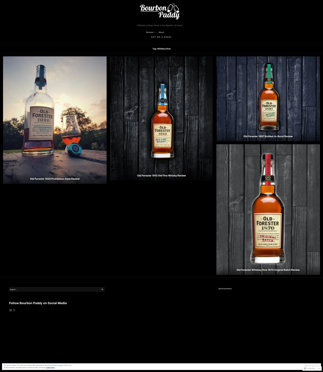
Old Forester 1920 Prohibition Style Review (55, 178)
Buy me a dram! (161, 37)
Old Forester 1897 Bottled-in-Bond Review (268, 136)
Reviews (150, 32)
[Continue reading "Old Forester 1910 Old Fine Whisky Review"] (161, 118)
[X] (14, 310)
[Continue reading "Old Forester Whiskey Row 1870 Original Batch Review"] (268, 209)
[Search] (102, 289)
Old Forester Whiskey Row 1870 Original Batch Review (268, 269)
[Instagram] (10, 310)
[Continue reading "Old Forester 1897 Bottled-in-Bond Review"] (268, 98)
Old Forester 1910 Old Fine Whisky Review (161, 175)
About (161, 32)
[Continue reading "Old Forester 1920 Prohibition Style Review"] (55, 120)
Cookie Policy (50, 367)
